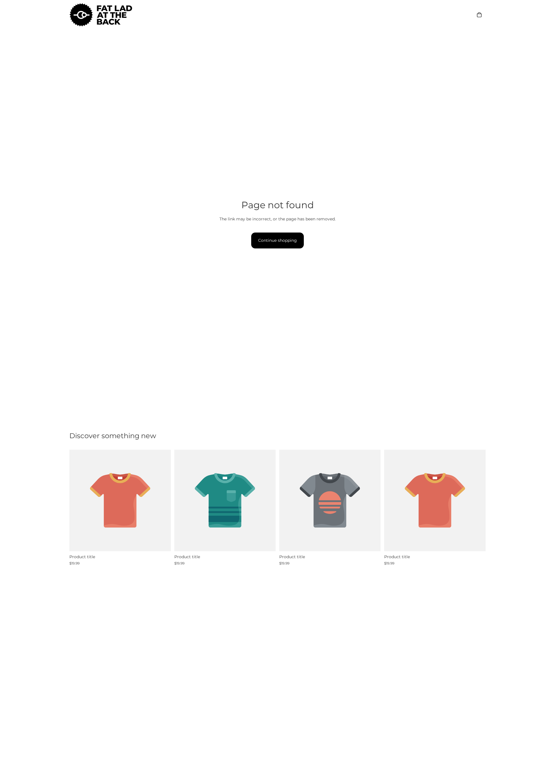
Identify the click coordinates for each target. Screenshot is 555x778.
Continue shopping (277, 240)
